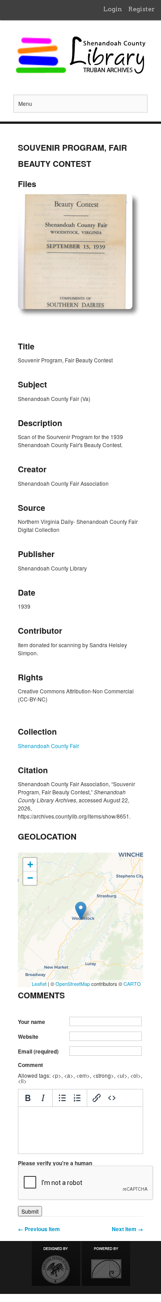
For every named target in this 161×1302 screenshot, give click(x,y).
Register (141, 9)
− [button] (30, 878)
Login (112, 9)
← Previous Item (39, 1229)
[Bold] (27, 1098)
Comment (30, 1064)
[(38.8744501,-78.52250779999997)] (80, 910)
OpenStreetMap (72, 983)
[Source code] (111, 1098)
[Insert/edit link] (96, 1098)
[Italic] (43, 1098)
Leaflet (39, 983)
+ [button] (30, 864)
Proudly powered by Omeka (106, 1263)
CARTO (132, 983)
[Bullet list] (62, 1098)
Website (28, 1036)
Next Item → (127, 1229)
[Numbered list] (77, 1098)
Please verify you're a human (55, 1163)
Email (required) (38, 1051)
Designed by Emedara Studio (56, 1263)
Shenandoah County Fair (48, 745)
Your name (31, 1021)
